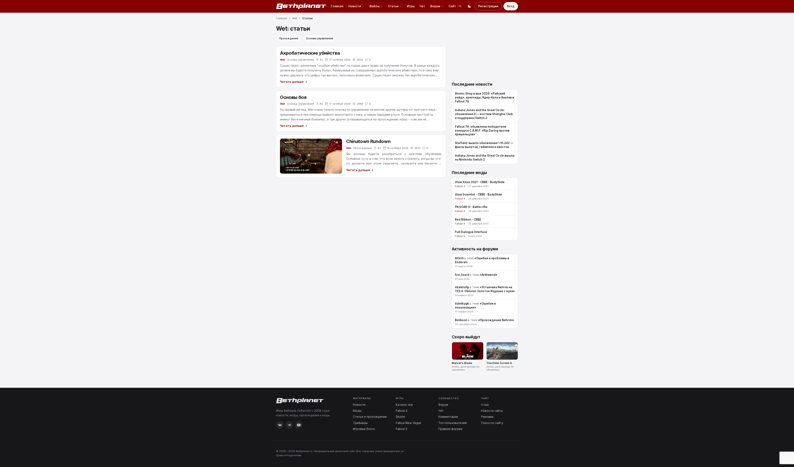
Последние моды (469, 172)
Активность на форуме (475, 249)
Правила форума (450, 429)
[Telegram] (289, 425)
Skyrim (400, 416)
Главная (337, 6)
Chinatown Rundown (368, 141)
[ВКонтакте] (279, 425)
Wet (282, 59)
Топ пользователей (452, 423)
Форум (443, 404)
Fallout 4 (401, 410)
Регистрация (488, 6)
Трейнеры (360, 423)
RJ (321, 59)
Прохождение (288, 38)
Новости (359, 404)
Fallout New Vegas (408, 423)
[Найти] (460, 6)
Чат (422, 6)
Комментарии (448, 416)
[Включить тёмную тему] (469, 6)
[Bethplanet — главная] (301, 6)
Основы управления (319, 38)
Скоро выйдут (466, 337)
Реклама (487, 416)
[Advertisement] (485, 51)
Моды (357, 410)
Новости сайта (492, 410)
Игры (411, 6)
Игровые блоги (364, 429)
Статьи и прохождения (370, 416)
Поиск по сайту (492, 423)
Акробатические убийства (310, 53)
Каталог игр (404, 404)
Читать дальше (292, 81)
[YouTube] (299, 425)
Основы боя (293, 97)
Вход (510, 6)
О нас (485, 404)
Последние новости (472, 84)
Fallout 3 (401, 429)
